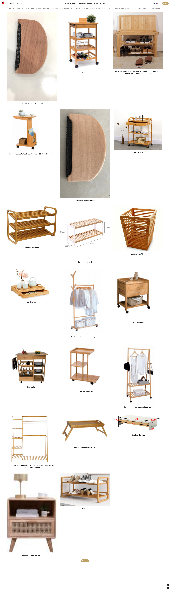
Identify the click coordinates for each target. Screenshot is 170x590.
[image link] (4, 3)
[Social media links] (160, 3)
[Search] (154, 3)
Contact (165, 3)
